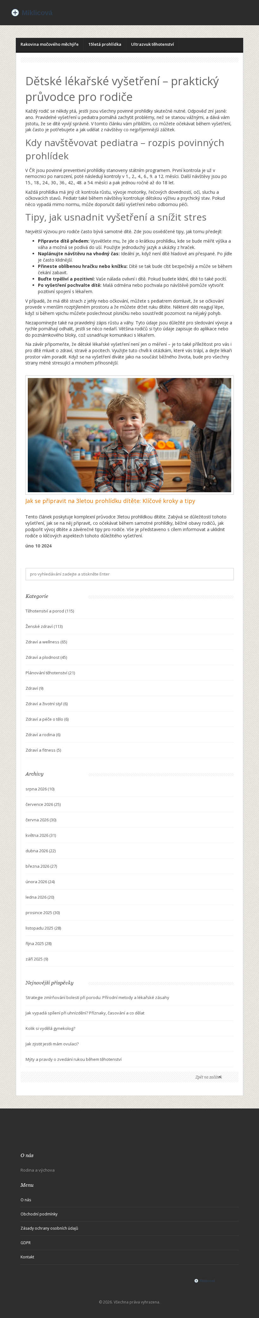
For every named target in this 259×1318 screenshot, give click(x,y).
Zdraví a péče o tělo (47, 719)
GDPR (26, 1242)
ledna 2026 (40, 897)
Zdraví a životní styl (47, 703)
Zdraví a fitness (43, 750)
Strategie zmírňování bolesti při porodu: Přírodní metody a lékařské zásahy (97, 997)
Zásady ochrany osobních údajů (49, 1228)
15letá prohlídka (104, 44)
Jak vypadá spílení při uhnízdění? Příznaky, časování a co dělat (85, 1013)
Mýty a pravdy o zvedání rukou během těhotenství (74, 1059)
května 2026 (41, 835)
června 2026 (41, 820)
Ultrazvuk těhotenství (152, 44)
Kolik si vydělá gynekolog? (50, 1028)
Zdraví (34, 688)
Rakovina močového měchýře (50, 44)
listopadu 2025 (43, 928)
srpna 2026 (40, 789)
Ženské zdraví (44, 626)
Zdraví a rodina (43, 734)
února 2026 (40, 881)
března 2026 (41, 866)
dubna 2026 (41, 851)
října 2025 (38, 943)
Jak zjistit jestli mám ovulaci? (52, 1044)
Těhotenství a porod (50, 611)
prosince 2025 (43, 912)
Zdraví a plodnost (46, 657)
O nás (26, 1200)
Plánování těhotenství (50, 673)
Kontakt (27, 1257)
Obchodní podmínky (39, 1214)
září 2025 (37, 959)
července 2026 (43, 804)
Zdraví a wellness (46, 642)
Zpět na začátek (209, 1077)
